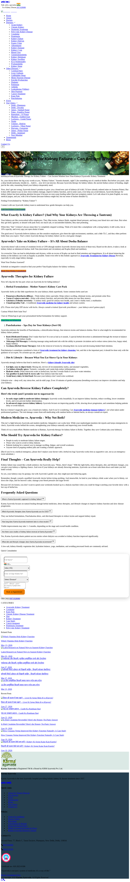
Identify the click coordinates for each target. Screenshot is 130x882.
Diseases (10, 22)
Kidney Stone (16, 66)
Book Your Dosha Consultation (13, 271)
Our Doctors (13, 795)
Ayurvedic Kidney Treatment (17, 607)
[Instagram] (5, 2)
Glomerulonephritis (19, 55)
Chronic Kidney (17, 27)
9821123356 (8, 849)
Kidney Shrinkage (18, 57)
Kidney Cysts (16, 50)
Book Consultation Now (11, 875)
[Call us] (4, 880)
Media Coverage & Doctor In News (22, 828)
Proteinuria (15, 36)
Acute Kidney (16, 25)
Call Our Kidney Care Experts (13, 209)
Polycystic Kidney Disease (22, 32)
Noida (13, 121)
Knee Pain (15, 96)
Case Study (10, 621)
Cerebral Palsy (17, 71)
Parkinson (15, 84)
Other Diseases (12, 68)
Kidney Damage (17, 48)
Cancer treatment (13, 623)
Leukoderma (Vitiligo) (20, 89)
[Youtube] (7, 2)
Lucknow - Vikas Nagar (21, 126)
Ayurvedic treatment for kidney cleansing (58, 350)
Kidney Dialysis (17, 41)
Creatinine (15, 34)
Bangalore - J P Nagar (20, 114)
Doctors (9, 20)
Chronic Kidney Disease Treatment (20, 614)
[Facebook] (4, 2)
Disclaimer (12, 821)
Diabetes (14, 82)
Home (8, 16)
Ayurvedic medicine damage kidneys (89, 410)
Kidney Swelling (18, 59)
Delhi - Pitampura (18, 105)
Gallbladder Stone (18, 75)
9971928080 (21, 7)
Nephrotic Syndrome (19, 29)
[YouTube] (8, 783)
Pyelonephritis (17, 64)
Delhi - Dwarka (17, 107)
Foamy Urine (16, 43)
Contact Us (5, 144)
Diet (8, 616)
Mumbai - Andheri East (20, 117)
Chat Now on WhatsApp (11, 320)
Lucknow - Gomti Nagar (21, 119)
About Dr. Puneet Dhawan (19, 793)
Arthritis (14, 87)
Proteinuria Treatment (14, 626)
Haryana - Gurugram (19, 128)
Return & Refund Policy (18, 826)
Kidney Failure (17, 39)
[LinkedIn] (10, 783)
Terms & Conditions (16, 817)
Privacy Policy (14, 819)
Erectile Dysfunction (19, 80)
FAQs (8, 101)
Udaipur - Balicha (18, 124)
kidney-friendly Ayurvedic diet (61, 362)
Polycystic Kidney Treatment (17, 628)
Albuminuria (16, 45)
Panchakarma (16, 98)
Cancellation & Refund (17, 824)
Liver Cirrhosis (17, 73)
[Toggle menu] (3, 146)
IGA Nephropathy (18, 62)
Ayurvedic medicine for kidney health (53, 303)
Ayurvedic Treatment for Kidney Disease (97, 256)
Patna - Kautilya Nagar (20, 112)
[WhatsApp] (9, 2)
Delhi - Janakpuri (18, 133)
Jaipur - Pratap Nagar (19, 130)
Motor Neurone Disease (20, 78)
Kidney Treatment (13, 619)
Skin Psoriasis (16, 91)
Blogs (8, 140)
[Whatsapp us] (2, 880)
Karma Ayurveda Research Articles (22, 830)
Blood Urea (16, 52)
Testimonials (11, 137)
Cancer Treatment (18, 94)
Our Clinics (11, 103)
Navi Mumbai (16, 135)
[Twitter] (2, 2)
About (8, 18)
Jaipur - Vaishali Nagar (20, 110)
